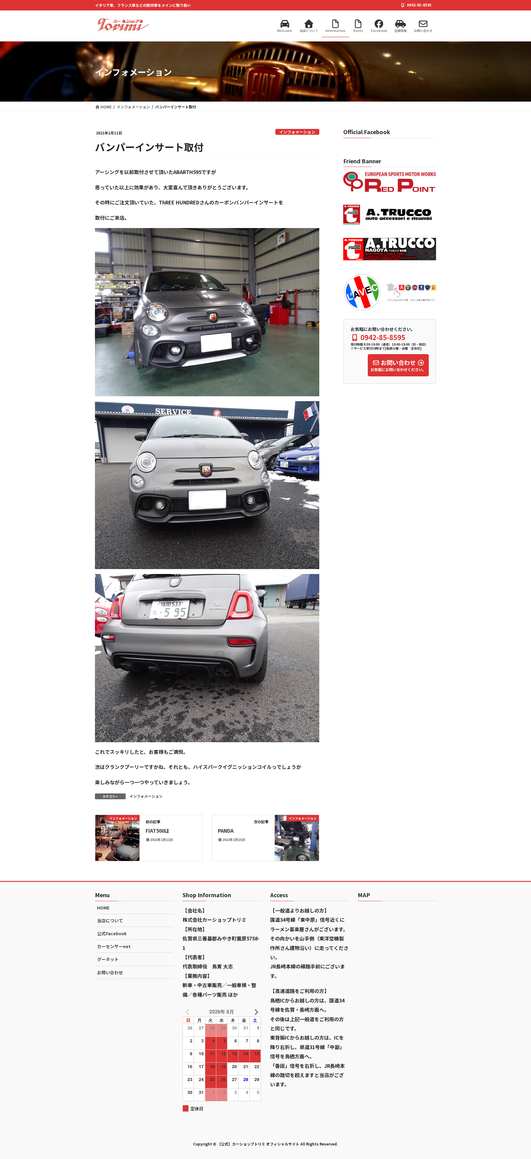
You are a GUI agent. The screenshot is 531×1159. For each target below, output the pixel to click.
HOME (103, 908)
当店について (110, 920)
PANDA (226, 830)
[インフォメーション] (117, 837)
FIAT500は (157, 830)
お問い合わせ (110, 972)
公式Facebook (112, 933)
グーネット (108, 959)
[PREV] (188, 1011)
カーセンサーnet (114, 946)
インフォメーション (297, 132)
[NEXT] (255, 1011)
